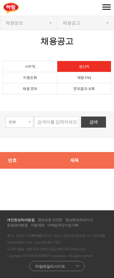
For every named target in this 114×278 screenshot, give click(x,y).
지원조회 (30, 77)
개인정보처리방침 (21, 220)
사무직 (30, 66)
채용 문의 (30, 89)
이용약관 (38, 225)
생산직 (84, 66)
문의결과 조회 (84, 89)
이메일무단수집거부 (63, 225)
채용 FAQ (84, 77)
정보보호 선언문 (50, 220)
